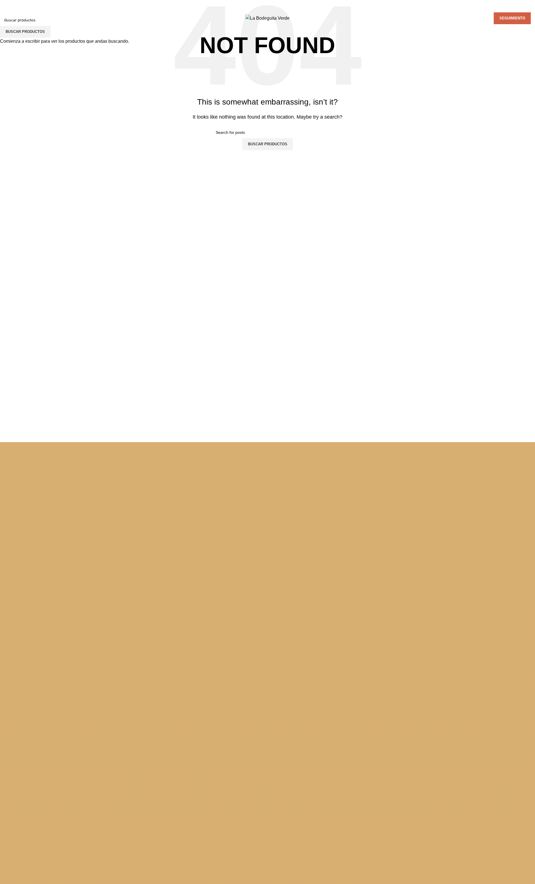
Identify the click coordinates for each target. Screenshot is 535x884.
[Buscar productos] (463, 18)
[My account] (456, 18)
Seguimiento (512, 18)
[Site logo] (267, 17)
